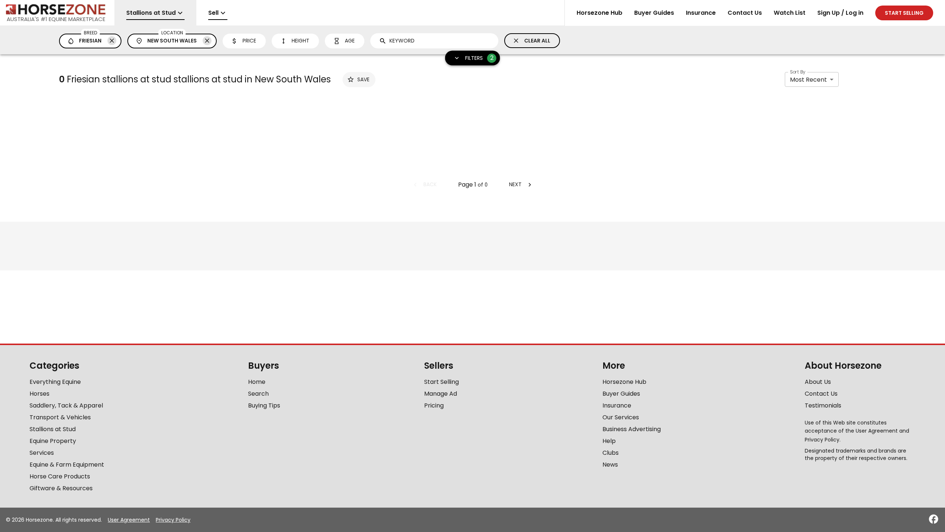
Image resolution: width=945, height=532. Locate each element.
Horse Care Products (60, 476)
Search (258, 393)
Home (256, 382)
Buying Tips (264, 405)
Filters (479, 58)
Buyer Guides (654, 12)
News (610, 464)
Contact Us (745, 12)
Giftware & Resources (61, 488)
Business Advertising (631, 429)
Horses (39, 393)
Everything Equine (55, 382)
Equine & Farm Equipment (67, 464)
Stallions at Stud (53, 429)
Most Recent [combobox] (808, 79)
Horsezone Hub (599, 12)
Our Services (620, 417)
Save (363, 79)
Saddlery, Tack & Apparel (66, 405)
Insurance (701, 12)
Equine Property (53, 441)
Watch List (789, 12)
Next (515, 184)
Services (42, 453)
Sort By (797, 72)
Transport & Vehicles (60, 417)
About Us (818, 382)
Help (609, 441)
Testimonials (823, 405)
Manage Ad (440, 393)
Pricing (434, 405)
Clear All (537, 40)
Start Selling (441, 382)
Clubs (610, 453)
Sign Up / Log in (840, 12)
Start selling (904, 13)
